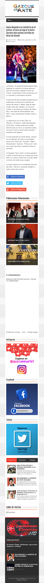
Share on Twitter (16, 183)
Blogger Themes (22, 580)
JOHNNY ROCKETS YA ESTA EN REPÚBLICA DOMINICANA (26, 565)
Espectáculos (11, 41)
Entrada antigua (33, 332)
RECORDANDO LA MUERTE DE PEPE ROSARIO (26, 555)
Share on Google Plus (18, 189)
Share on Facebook (17, 176)
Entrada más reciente (13, 332)
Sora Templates (20, 578)
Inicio (24, 332)
